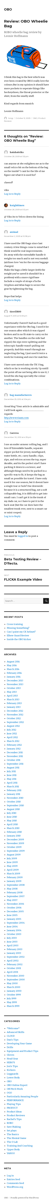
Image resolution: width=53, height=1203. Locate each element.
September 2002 (15, 956)
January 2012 (14, 748)
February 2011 (14, 790)
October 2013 (14, 688)
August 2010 (13, 809)
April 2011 (12, 782)
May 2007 (12, 900)
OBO (8, 9)
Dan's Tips (12, 1039)
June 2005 (12, 915)
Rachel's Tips (14, 1119)
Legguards (12, 1073)
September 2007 (15, 896)
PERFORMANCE (15, 1100)
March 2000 (13, 987)
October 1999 (14, 994)
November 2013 (15, 684)
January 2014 (14, 676)
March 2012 (13, 741)
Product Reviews (16, 1115)
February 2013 (14, 703)
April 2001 (12, 972)
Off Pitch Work (15, 1089)
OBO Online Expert (17, 1085)
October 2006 (14, 907)
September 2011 (15, 763)
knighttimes (17, 205)
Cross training (15, 624)
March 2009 (13, 873)
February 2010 (14, 832)
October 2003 (14, 934)
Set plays (12, 1130)
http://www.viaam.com (16, 417)
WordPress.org (15, 1187)
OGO (9, 1092)
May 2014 (12, 665)
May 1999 (12, 1002)
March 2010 (13, 828)
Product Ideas (14, 1111)
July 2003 (12, 938)
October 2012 (14, 718)
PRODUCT (12, 1107)
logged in (23, 536)
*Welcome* (13, 1028)
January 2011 (13, 794)
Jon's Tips (12, 1066)
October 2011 (13, 760)
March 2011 (13, 786)
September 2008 (16, 885)
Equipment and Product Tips (22, 1051)
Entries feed (13, 1179)
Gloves (10, 1054)
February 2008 (15, 892)
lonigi (10, 118)
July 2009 (12, 858)
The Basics (13, 1134)
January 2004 (14, 930)
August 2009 (14, 854)
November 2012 (15, 714)
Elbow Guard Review (18, 635)
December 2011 (15, 752)
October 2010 (14, 801)
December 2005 (15, 911)
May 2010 (12, 820)
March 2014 (13, 669)
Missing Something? (18, 628)
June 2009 (12, 862)
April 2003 (12, 945)
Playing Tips (14, 1104)
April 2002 (12, 960)
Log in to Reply (12, 194)
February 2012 (14, 745)
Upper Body (13, 1149)
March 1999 (13, 1006)
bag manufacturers (21, 395)
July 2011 (11, 771)
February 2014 (14, 673)
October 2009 (14, 847)
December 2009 (15, 839)
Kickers (11, 1070)
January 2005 (14, 919)
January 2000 (14, 991)
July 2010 (11, 813)
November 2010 (15, 798)
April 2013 (12, 695)
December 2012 (15, 710)
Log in (10, 1175)
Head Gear (12, 1058)
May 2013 (12, 692)
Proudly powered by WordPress (24, 1198)
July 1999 (11, 998)
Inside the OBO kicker (19, 639)
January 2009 (14, 881)
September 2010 (15, 805)
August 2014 (13, 661)
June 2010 (12, 816)
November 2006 (15, 903)
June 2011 (11, 775)
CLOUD (11, 1036)
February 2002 (14, 964)
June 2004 (12, 926)
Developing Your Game (19, 1043)
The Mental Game (16, 1138)
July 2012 (11, 729)
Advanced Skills (15, 1032)
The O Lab (12, 1142)
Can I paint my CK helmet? (21, 631)
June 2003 (12, 941)
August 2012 (13, 726)
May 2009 (12, 866)
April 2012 (12, 737)
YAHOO (11, 1153)
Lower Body (13, 1077)
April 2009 (13, 869)
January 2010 (14, 835)
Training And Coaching (20, 1145)
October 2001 (14, 968)
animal (14, 232)
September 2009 (16, 850)
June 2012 (12, 733)
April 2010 (12, 824)
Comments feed (15, 1183)
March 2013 (13, 699)
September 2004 (16, 922)
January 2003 (14, 953)
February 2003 (14, 949)
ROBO (10, 1123)
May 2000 (12, 983)
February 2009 (15, 877)
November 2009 (15, 843)
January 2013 (14, 707)
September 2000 (16, 979)
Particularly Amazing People (22, 1096)
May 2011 (11, 779)
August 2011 (13, 767)
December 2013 (15, 680)
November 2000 (15, 975)
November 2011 (15, 756)
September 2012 (15, 722)
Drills (10, 1047)
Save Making (14, 1126)
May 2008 (12, 888)
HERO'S (11, 1062)
